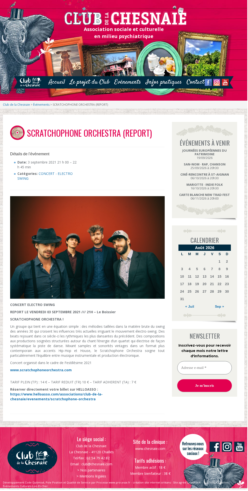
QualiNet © (194, 482)
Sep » (219, 306)
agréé (182, 482)
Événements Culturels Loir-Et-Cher (25, 486)
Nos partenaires (92, 470)
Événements (41, 105)
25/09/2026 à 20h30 (205, 166)
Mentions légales (92, 476)
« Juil (189, 306)
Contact (195, 82)
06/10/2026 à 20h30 (204, 176)
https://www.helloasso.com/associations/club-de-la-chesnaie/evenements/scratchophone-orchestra (56, 396)
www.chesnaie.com (150, 448)
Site (175, 482)
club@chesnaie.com (96, 464)
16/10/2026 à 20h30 (204, 186)
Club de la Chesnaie (16, 105)
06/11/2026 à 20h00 (204, 197)
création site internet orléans (152, 482)
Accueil (57, 82)
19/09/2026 (204, 154)
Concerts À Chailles (216, 482)
